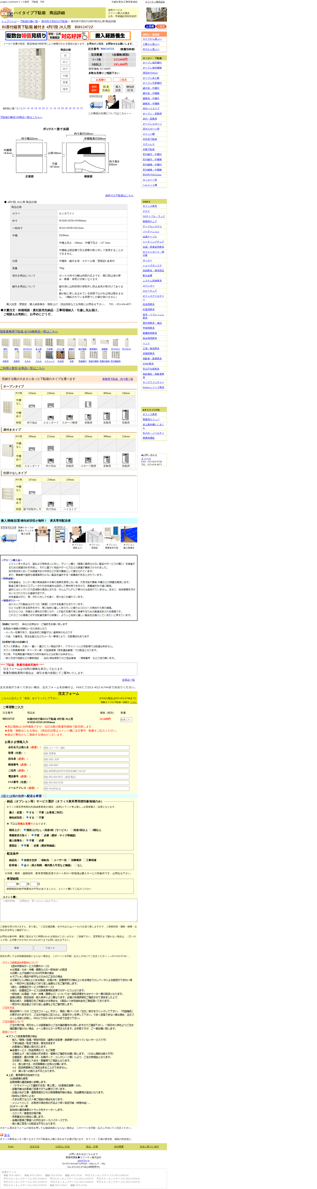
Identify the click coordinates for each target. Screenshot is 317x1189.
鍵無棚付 (94, 349)
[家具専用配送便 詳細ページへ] (96, 107)
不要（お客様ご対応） (52, 812)
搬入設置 (118, 88)
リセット (50, 947)
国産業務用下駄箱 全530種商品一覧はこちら (29, 331)
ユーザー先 (60, 860)
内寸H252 (115, 349)
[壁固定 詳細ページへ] (128, 107)
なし (80, 865)
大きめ (28, 361)
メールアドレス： (23, 787)
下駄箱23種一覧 (29, 21)
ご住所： (18, 770)
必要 (41, 840)
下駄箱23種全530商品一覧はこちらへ (21, 117)
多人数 (39, 349)
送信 (16, 947)
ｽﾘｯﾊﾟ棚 (60, 349)
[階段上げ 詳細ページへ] (112, 107)
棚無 (16, 349)
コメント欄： (10, 896)
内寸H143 (27, 349)
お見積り (101, 79)
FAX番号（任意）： (19, 782)
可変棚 (50, 349)
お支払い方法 (62, 1146)
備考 (65, 89)
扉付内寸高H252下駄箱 (54, 21)
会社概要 (119, 1146)
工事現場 (91, 860)
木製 (72, 361)
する (31, 812)
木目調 (61, 361)
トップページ (9, 21)
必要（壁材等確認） (45, 845)
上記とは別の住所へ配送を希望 (21, 796)
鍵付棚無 (83, 349)
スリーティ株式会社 (155, 2)
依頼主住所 (30, 860)
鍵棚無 (105, 349)
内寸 (65, 68)
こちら (133, 702)
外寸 (65, 62)
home (11, 1146)
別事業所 (76, 860)
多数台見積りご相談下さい (104, 73)
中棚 (65, 75)
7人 (17, 108)
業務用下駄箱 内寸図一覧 (117, 379)
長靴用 (6, 361)
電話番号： (19, 776)
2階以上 (96, 830)
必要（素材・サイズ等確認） (60, 835)
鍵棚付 (72, 349)
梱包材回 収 (130, 88)
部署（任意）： (17, 752)
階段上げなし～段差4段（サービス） (48, 830)
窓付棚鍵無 (116, 361)
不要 (41, 817)
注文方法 (34, 1146)
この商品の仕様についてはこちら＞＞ (110, 113)
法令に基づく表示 (149, 1146)
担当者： (18, 758)
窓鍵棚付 (83, 361)
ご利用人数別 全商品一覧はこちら (22, 368)
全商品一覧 (128, 679)
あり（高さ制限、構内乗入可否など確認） (48, 865)
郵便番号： (19, 764)
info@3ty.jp (84, 1160)
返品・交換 (92, 1146)
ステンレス (50, 361)
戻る (7, 1135)
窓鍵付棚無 (94, 361)
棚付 (5, 349)
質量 (65, 82)
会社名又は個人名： (25, 747)
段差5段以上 (81, 830)
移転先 (45, 860)
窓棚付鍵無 (105, 361)
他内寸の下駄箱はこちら (119, 195)
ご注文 (123, 79)
